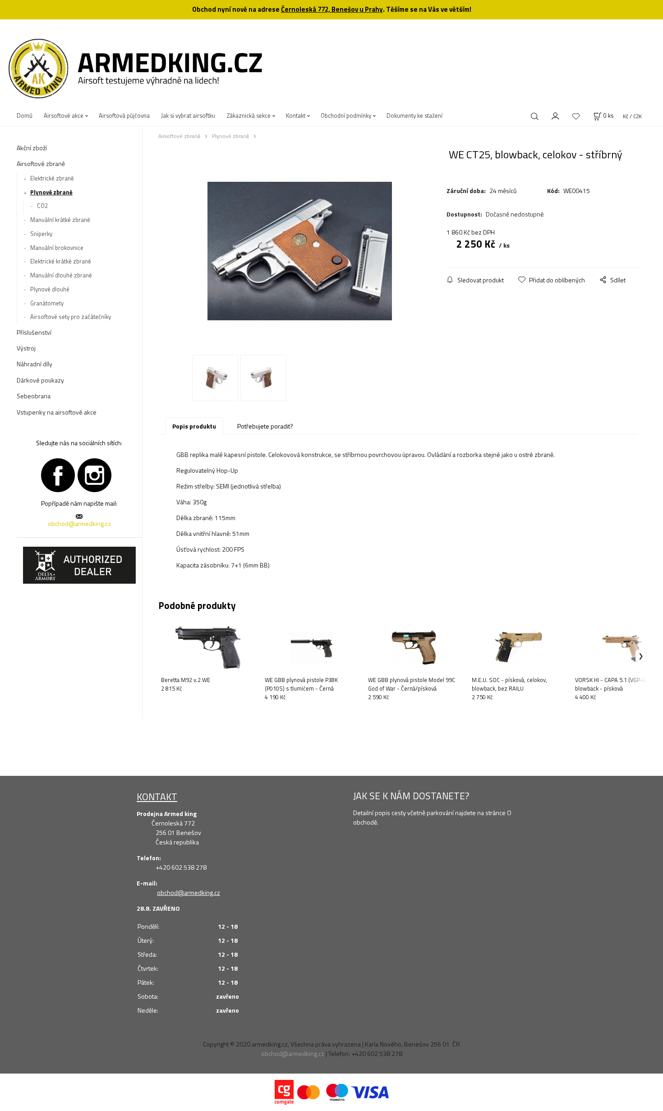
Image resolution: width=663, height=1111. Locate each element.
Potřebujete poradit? (265, 426)
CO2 (42, 205)
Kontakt (295, 115)
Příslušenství (34, 332)
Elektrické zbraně (52, 178)
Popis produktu (194, 426)
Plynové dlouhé (49, 289)
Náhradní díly (34, 364)
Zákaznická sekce (248, 115)
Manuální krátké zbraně (60, 219)
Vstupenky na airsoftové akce (57, 412)
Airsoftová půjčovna (124, 115)
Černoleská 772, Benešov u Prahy (332, 9)
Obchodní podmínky (346, 115)
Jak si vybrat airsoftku (188, 115)
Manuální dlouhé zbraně (61, 275)
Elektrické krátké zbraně (60, 261)
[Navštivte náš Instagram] (94, 474)
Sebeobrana (34, 396)
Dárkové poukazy (40, 380)
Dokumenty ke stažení (414, 115)
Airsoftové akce (63, 115)
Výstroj (26, 348)
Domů (24, 115)
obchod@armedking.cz (79, 523)
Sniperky (41, 233)
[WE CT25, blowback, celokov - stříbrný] (300, 251)
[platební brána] (284, 1091)
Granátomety (47, 303)
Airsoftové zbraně (41, 163)
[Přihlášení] (555, 115)
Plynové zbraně (51, 192)
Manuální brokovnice (56, 247)
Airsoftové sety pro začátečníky (70, 316)
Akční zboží (32, 147)
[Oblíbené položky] (575, 116)
